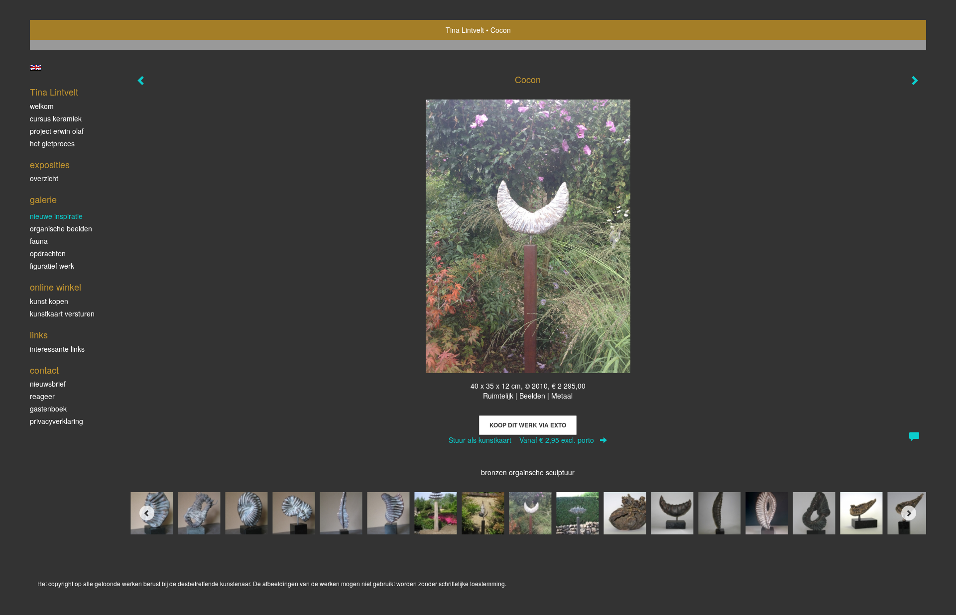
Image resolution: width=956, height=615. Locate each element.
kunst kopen (49, 301)
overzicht (44, 178)
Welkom (42, 106)
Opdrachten (48, 253)
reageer (42, 396)
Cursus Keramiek (56, 118)
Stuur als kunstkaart (521, 440)
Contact (44, 370)
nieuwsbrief (48, 384)
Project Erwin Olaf (57, 131)
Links (39, 334)
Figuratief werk (52, 266)
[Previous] (146, 513)
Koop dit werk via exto (527, 424)
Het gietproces (52, 143)
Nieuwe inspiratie (56, 216)
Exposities (50, 164)
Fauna (39, 241)
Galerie (43, 199)
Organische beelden (61, 228)
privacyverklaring (56, 421)
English (35, 68)
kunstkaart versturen (62, 313)
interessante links (57, 349)
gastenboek (48, 408)
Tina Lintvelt (465, 30)
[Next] (908, 513)
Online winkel (55, 287)
